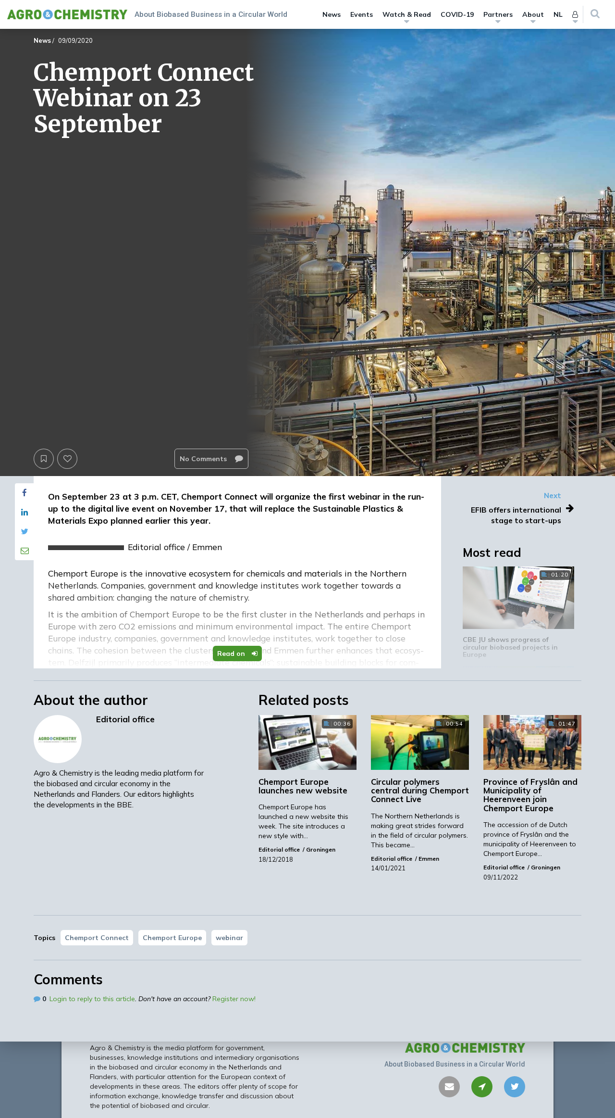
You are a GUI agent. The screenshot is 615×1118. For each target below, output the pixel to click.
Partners (498, 14)
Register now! (234, 998)
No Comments (204, 458)
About (533, 14)
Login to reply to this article (92, 998)
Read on (232, 653)
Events (361, 14)
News (331, 14)
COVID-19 (457, 14)
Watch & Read (406, 14)
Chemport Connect (97, 937)
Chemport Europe (172, 937)
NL (558, 14)
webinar (229, 937)
